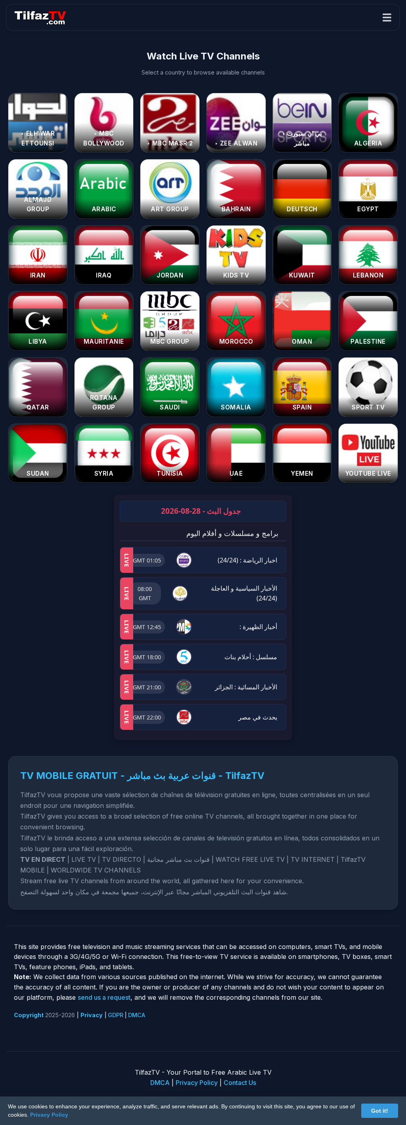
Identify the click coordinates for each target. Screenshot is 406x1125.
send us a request (104, 997)
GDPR (115, 1015)
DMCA (136, 1015)
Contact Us (240, 1083)
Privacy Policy (197, 1083)
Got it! (379, 1111)
